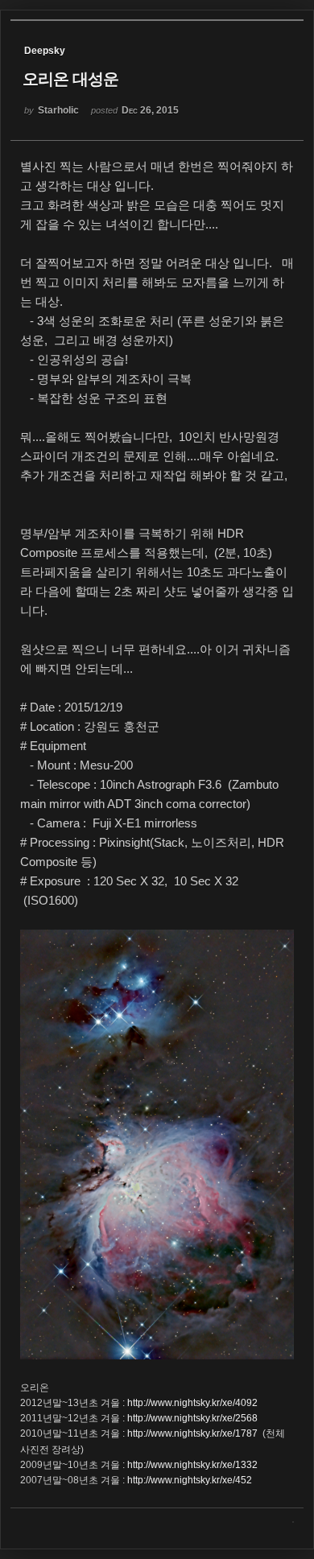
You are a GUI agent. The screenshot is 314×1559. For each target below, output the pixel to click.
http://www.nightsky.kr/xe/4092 (192, 1402)
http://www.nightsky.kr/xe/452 (189, 1480)
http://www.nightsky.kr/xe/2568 (192, 1418)
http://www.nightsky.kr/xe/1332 (192, 1464)
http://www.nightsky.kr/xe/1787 (192, 1433)
